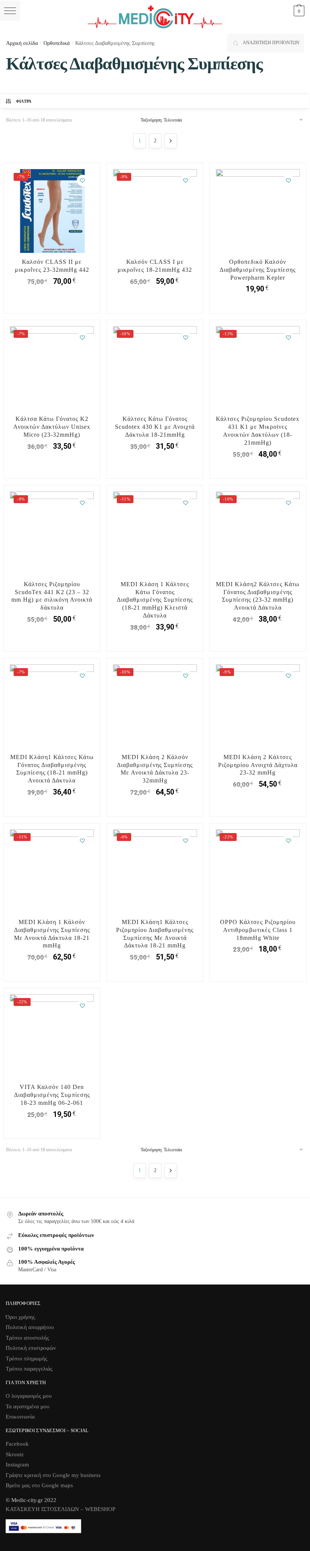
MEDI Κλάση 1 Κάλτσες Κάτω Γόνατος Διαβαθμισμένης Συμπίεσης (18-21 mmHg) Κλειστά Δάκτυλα (155, 600)
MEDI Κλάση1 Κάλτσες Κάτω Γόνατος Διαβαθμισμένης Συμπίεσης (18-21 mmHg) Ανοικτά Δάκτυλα (52, 769)
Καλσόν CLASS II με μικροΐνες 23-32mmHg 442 (52, 266)
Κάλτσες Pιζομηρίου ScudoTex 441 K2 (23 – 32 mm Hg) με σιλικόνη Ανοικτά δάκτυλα (51, 596)
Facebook (17, 1444)
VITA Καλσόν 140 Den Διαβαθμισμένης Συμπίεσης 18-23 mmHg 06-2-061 (52, 1095)
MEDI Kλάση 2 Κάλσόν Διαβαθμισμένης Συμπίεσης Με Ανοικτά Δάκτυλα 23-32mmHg (155, 769)
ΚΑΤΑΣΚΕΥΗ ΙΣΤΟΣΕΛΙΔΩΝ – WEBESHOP (60, 1509)
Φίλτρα (24, 101)
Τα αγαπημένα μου (27, 1406)
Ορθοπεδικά (56, 43)
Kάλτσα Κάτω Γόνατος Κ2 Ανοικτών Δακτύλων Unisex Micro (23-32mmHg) (51, 427)
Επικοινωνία (20, 1417)
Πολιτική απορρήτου (30, 1327)
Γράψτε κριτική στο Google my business (53, 1475)
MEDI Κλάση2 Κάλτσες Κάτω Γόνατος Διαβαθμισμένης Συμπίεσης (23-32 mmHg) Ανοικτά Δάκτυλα (257, 596)
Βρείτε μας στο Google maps (39, 1485)
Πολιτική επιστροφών (31, 1348)
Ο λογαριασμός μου (28, 1396)
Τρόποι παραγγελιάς (29, 1369)
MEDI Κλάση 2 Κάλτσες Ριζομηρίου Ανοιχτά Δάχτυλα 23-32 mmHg (258, 765)
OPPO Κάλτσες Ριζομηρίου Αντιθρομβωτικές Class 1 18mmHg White (258, 930)
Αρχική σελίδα (22, 43)
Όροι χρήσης (20, 1317)
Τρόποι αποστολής (27, 1338)
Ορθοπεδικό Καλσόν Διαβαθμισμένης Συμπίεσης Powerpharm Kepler (258, 270)
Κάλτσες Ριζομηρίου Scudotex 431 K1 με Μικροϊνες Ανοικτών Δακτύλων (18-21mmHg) (257, 430)
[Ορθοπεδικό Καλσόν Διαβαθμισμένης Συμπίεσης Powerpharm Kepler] (258, 211)
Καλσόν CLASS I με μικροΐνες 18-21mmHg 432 (155, 266)
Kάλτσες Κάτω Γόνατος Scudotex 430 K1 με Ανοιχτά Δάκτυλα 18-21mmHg (155, 427)
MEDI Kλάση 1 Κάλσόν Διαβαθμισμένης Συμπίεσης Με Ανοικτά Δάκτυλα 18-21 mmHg (52, 934)
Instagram (17, 1465)
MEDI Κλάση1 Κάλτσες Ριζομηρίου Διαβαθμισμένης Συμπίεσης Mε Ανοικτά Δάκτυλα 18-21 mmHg (155, 934)
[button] (10, 11)
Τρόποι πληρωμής (26, 1358)
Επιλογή (51, 305)
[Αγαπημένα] (82, 180)
